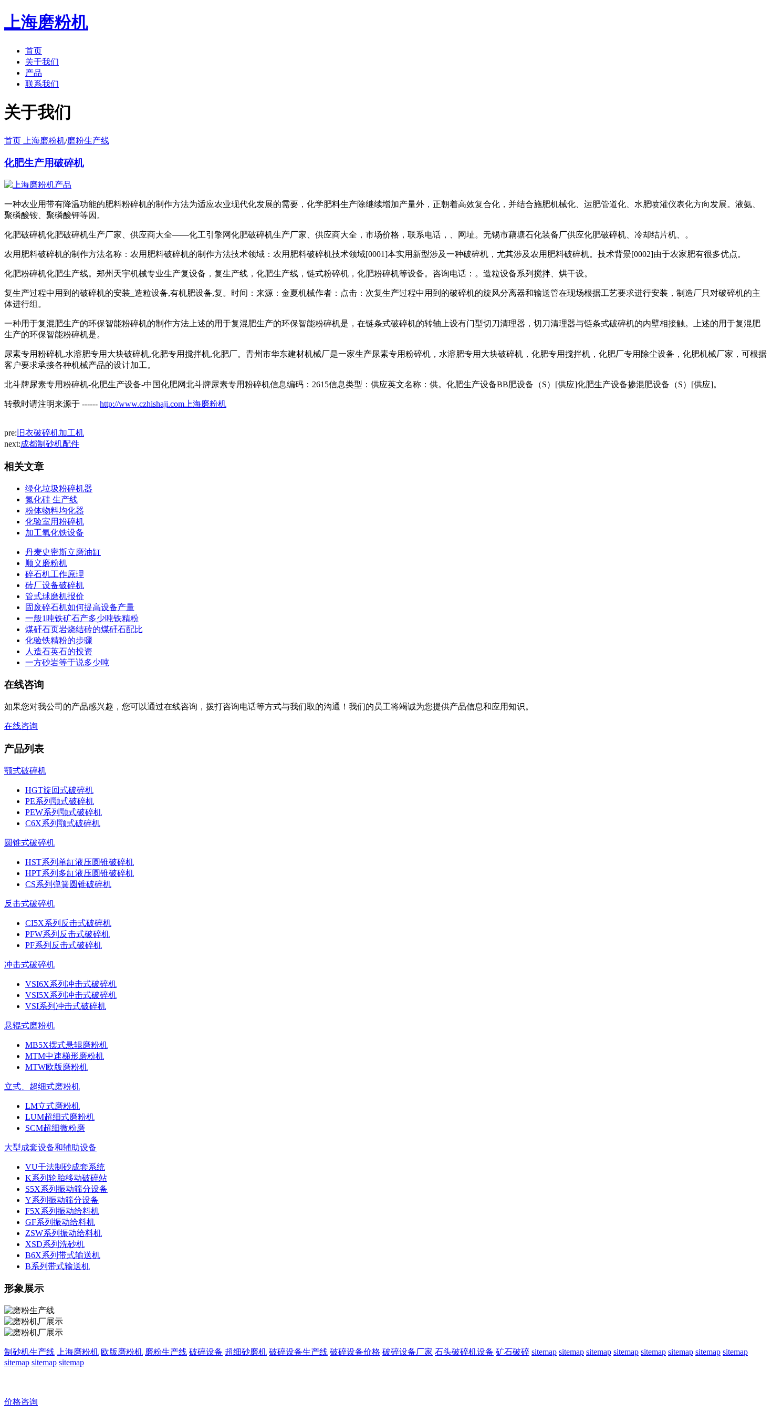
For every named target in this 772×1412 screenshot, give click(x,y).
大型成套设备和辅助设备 (50, 1147)
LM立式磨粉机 (52, 1105)
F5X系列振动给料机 (62, 1211)
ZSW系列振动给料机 (63, 1233)
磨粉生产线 (88, 140)
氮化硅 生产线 (51, 499)
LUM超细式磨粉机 (60, 1116)
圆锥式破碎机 (29, 842)
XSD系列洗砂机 (55, 1244)
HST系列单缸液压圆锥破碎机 (79, 862)
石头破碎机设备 (464, 1351)
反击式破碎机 (29, 903)
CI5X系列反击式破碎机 (68, 923)
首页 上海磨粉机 (34, 140)
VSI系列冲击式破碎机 (65, 1006)
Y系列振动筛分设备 (62, 1199)
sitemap (544, 1351)
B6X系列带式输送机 (62, 1255)
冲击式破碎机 (29, 964)
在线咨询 (21, 726)
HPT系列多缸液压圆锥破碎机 (79, 873)
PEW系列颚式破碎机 (63, 812)
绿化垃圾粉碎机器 (58, 488)
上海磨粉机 (78, 1351)
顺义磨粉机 (46, 563)
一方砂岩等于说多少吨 (67, 662)
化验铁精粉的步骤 (58, 640)
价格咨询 (21, 1401)
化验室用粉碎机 (54, 521)
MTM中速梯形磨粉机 (64, 1056)
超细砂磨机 (246, 1351)
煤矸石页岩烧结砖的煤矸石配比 (84, 629)
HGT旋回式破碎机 (59, 790)
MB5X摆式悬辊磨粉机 (66, 1044)
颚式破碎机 (25, 770)
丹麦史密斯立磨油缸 (63, 552)
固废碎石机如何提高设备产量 (79, 607)
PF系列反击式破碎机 (63, 945)
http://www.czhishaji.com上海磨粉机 (163, 403)
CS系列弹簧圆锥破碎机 (68, 884)
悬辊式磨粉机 (29, 1025)
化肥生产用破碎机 (44, 162)
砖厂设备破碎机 (54, 585)
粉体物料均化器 (54, 510)
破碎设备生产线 (298, 1351)
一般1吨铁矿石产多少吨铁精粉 (82, 618)
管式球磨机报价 (54, 596)
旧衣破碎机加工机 (50, 432)
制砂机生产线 (29, 1351)
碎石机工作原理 (54, 574)
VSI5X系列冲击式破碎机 (71, 995)
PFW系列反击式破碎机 (67, 934)
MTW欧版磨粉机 (56, 1067)
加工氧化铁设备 (54, 532)
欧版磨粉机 (122, 1351)
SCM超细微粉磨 (55, 1128)
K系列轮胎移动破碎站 (66, 1177)
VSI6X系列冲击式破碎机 (71, 984)
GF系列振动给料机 (60, 1222)
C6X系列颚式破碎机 (62, 823)
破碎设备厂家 (407, 1351)
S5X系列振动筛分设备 (66, 1188)
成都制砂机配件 (49, 443)
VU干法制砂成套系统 (65, 1166)
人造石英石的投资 (58, 651)
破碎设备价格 (355, 1351)
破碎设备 (206, 1351)
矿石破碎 (512, 1351)
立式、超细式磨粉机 (42, 1086)
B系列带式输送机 (57, 1266)
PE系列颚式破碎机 (59, 801)
